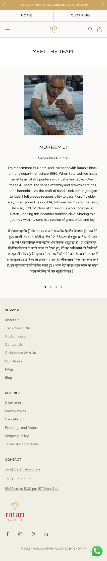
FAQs (9, 369)
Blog (8, 378)
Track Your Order (18, 328)
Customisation (16, 336)
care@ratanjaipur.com (22, 469)
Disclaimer (13, 403)
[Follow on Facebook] (7, 534)
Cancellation (14, 419)
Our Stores (13, 361)
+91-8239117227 (18, 479)
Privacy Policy (15, 411)
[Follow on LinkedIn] (46, 534)
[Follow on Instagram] (20, 534)
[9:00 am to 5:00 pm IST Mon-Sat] (32, 489)
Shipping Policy (17, 436)
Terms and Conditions (22, 444)
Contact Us (14, 344)
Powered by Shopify (70, 548)
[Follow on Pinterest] (33, 534)
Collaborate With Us (20, 353)
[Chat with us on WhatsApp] (97, 551)
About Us (12, 320)
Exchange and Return (21, 428)
